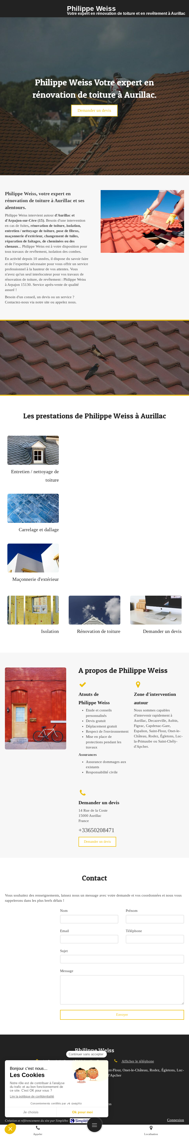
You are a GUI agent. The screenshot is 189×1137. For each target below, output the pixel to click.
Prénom (132, 911)
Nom (64, 911)
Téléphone (134, 931)
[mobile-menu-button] (94, 1124)
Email (64, 931)
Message (66, 971)
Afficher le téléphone (138, 1061)
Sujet (64, 951)
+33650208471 (96, 830)
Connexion (175, 1120)
